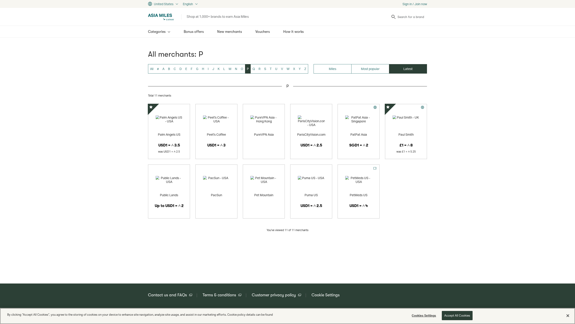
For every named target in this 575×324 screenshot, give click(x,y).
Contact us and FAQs (167, 295)
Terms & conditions (219, 295)
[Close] (568, 316)
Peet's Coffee (216, 134)
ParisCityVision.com (311, 134)
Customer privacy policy (274, 295)
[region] (287, 316)
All (151, 69)
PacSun (216, 195)
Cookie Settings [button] (326, 295)
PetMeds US (358, 195)
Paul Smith (406, 134)
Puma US (311, 195)
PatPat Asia (358, 134)
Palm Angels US (169, 134)
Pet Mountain (263, 195)
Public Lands (169, 195)
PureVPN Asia (264, 134)
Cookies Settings (424, 315)
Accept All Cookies (457, 315)
